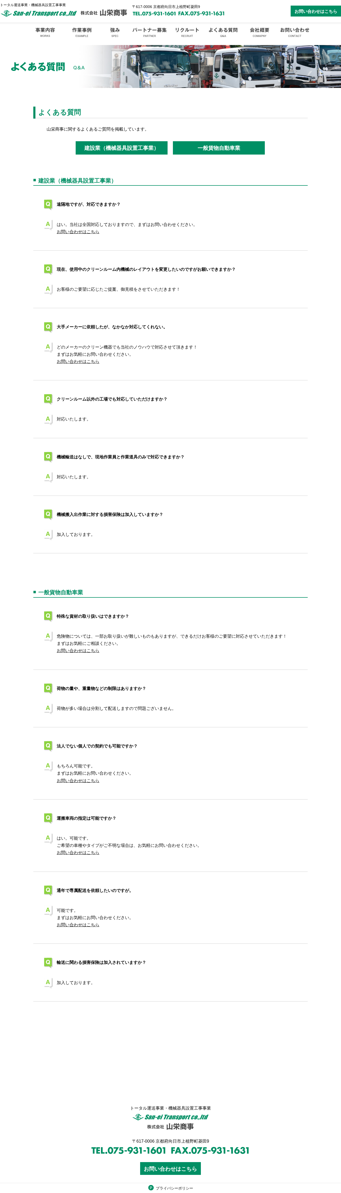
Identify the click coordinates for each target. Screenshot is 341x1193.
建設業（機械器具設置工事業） (121, 148)
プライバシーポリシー (174, 1188)
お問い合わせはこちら (316, 11)
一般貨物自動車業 (219, 148)
